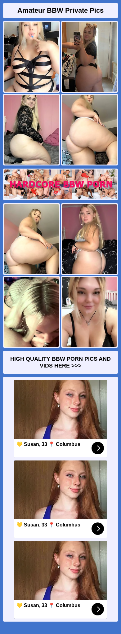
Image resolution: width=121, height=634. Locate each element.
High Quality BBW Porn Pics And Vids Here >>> (60, 362)
